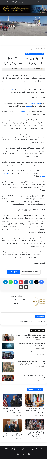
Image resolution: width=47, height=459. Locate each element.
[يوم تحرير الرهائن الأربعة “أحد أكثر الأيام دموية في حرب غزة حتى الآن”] (34, 424)
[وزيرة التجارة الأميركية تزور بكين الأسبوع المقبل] (8, 378)
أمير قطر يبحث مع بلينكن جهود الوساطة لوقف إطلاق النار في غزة (35, 411)
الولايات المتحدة (35, 103)
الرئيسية (40, 49)
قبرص (23, 112)
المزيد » (9, 299)
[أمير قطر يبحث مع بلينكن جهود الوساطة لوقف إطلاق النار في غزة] (34, 400)
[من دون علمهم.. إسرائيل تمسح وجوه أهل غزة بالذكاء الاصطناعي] (8, 346)
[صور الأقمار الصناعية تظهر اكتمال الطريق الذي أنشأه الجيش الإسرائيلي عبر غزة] (8, 367)
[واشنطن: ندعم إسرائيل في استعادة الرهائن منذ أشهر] (12, 425)
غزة (35, 137)
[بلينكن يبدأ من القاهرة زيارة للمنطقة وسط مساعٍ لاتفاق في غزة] (12, 400)
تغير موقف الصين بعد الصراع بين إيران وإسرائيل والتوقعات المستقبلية (22, 2)
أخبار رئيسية (33, 49)
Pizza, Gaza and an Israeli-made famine (31, 352)
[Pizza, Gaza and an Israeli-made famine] (8, 355)
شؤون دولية (30, 54)
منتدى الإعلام (16, 296)
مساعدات (28, 106)
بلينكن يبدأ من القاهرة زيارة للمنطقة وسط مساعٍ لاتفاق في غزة (12, 411)
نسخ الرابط (13, 272)
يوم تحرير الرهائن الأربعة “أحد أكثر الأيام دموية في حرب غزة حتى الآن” (36, 434)
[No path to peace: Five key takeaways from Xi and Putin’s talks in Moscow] (8, 337)
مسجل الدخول (32, 321)
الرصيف (12, 89)
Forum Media (36, 69)
